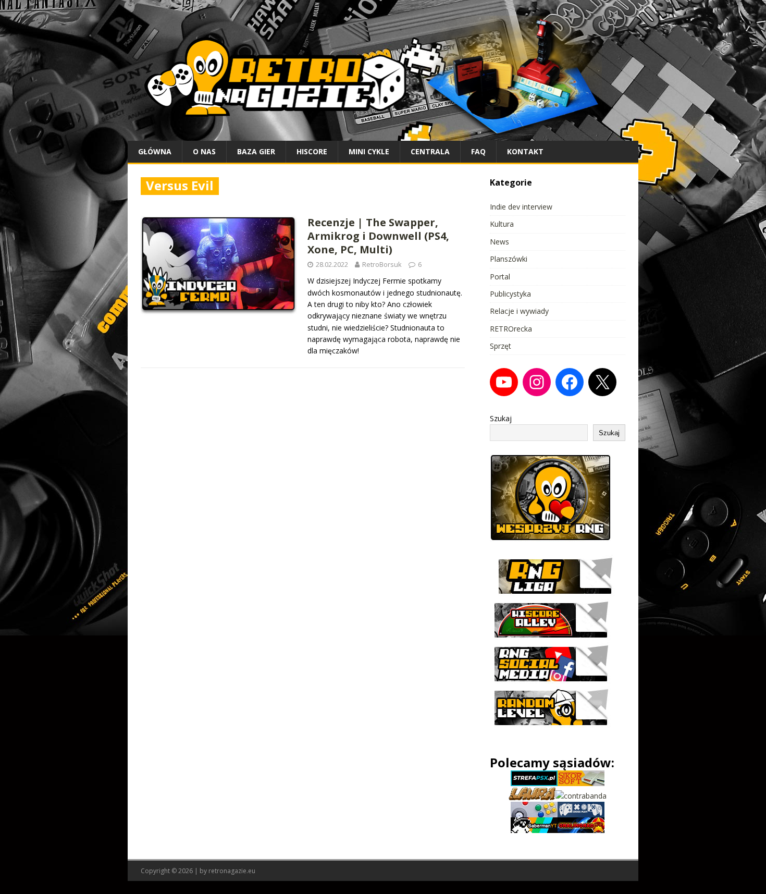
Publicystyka (510, 294)
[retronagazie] (383, 134)
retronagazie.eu (231, 870)
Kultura (502, 224)
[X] (602, 382)
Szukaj (501, 418)
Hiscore (311, 151)
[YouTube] (504, 382)
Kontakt (525, 151)
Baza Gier (256, 151)
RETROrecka (511, 329)
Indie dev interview (521, 207)
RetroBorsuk (382, 264)
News (499, 242)
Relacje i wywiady (519, 311)
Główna (154, 151)
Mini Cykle (369, 151)
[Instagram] (537, 382)
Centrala (430, 151)
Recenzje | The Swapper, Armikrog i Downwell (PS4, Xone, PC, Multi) (378, 235)
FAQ (478, 151)
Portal (500, 276)
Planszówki (508, 259)
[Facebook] (569, 382)
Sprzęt (500, 346)
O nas (204, 151)
